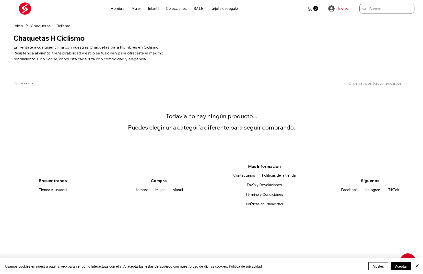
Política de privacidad (245, 266)
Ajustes (378, 266)
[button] (117, 8)
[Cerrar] (417, 266)
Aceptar (401, 266)
